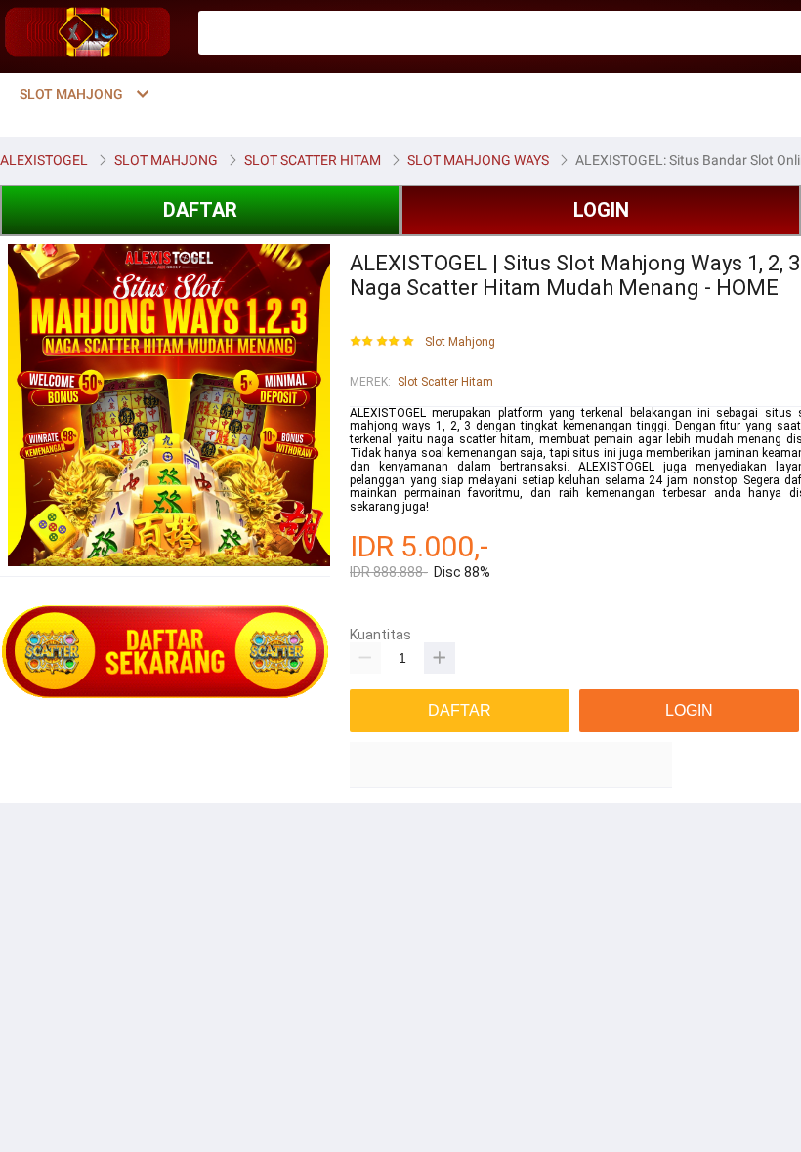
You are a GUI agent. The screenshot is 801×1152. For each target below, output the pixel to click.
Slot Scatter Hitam (445, 382)
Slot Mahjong (460, 342)
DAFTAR (200, 210)
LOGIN (601, 210)
